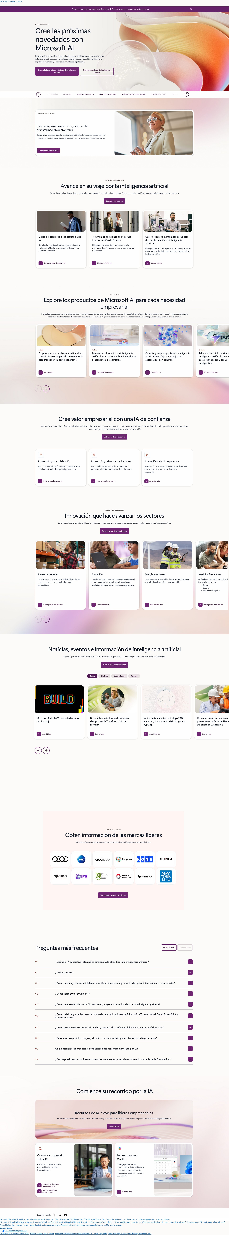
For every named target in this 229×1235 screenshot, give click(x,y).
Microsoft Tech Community (189, 1222)
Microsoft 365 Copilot (64, 1222)
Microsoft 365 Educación (72, 1219)
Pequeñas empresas (94, 1222)
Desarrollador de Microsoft (112, 1222)
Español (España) (6, 1228)
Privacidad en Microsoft (104, 1225)
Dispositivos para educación (26, 1219)
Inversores (118, 1225)
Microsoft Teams (79, 1222)
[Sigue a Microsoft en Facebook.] (54, 1215)
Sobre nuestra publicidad (117, 1233)
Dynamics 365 (38, 1222)
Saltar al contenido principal (11, 1)
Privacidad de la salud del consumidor (14, 1233)
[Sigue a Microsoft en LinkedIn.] (66, 1215)
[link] (50, 95)
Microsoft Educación (8, 1219)
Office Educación (89, 1219)
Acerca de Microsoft (68, 1225)
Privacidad (59, 1233)
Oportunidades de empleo (50, 1225)
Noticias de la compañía (86, 1225)
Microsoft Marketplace (208, 1222)
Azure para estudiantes (160, 1219)
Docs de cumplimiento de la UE (139, 1233)
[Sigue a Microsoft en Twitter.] (60, 1215)
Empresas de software (20, 1225)
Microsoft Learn (129, 1222)
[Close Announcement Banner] (190, 9)
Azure (30, 1222)
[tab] (92, 676)
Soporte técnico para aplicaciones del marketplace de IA (157, 1222)
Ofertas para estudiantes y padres (139, 1219)
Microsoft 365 (50, 1222)
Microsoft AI (4, 1222)
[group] (114, 132)
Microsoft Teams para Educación (50, 1219)
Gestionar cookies (70, 1233)
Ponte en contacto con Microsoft (42, 1233)
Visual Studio (35, 1225)
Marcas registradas (100, 1233)
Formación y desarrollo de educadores (110, 1219)
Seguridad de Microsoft (19, 1222)
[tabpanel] (114, 719)
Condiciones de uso (85, 1233)
